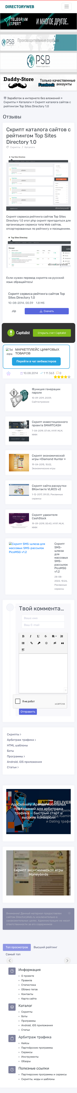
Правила (26, 980)
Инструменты (29, 1056)
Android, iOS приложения (24, 762)
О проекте (27, 975)
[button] (23, 636)
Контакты (27, 994)
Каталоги (30, 147)
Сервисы (26, 1052)
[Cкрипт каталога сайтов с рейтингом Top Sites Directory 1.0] (8, 373)
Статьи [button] (12, 767)
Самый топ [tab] (13, 954)
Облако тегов (29, 989)
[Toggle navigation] (67, 6)
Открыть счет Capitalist (52, 333)
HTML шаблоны (17, 745)
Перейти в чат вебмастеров (36, 361)
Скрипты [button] (13, 734)
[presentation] (9, 960)
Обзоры (26, 1061)
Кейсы (25, 1043)
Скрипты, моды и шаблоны (38, 1079)
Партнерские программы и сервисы (44, 1074)
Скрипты (15, 147)
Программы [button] (15, 756)
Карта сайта (29, 998)
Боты (10, 750)
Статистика (28, 984)
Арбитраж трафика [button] (20, 739)
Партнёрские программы (37, 1047)
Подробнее (38, 811)
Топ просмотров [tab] (17, 947)
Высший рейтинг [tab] (45, 947)
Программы (28, 1020)
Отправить (28, 711)
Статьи (25, 1029)
